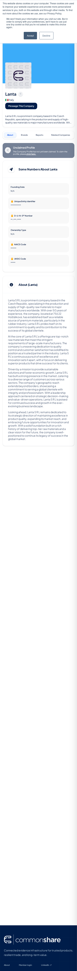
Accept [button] (30, 35)
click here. (31, 154)
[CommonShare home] (32, 939)
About (7, 965)
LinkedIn (46, 965)
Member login (25, 965)
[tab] (10, 135)
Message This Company (21, 105)
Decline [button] (46, 35)
